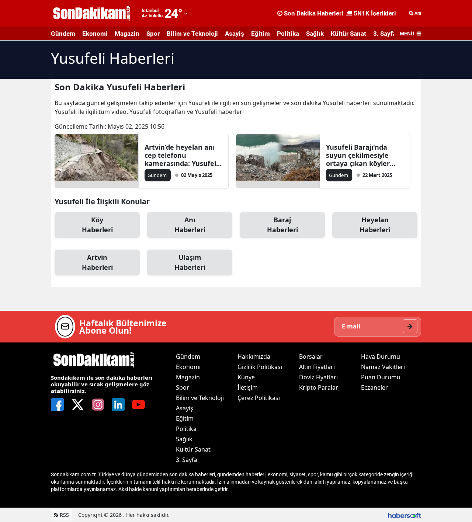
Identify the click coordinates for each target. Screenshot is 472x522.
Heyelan (375, 224)
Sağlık (315, 33)
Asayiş (234, 33)
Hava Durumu (380, 356)
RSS (63, 514)
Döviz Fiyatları (318, 377)
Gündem (63, 33)
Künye (246, 377)
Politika (288, 33)
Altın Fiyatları (317, 367)
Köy (97, 224)
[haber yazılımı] (404, 515)
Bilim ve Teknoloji (192, 33)
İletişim (247, 387)
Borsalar (311, 356)
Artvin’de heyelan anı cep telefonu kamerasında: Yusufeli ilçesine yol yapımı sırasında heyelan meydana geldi (181, 155)
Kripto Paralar (318, 387)
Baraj (282, 224)
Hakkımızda (253, 356)
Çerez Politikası (258, 398)
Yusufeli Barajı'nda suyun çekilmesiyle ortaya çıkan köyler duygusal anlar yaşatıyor (358, 155)
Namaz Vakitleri (383, 367)
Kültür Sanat (348, 33)
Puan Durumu (380, 377)
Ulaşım (189, 262)
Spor (153, 33)
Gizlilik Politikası (259, 367)
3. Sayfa (384, 33)
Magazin (127, 33)
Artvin (97, 262)
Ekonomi (95, 33)
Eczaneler (374, 387)
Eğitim (260, 33)
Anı (189, 224)
